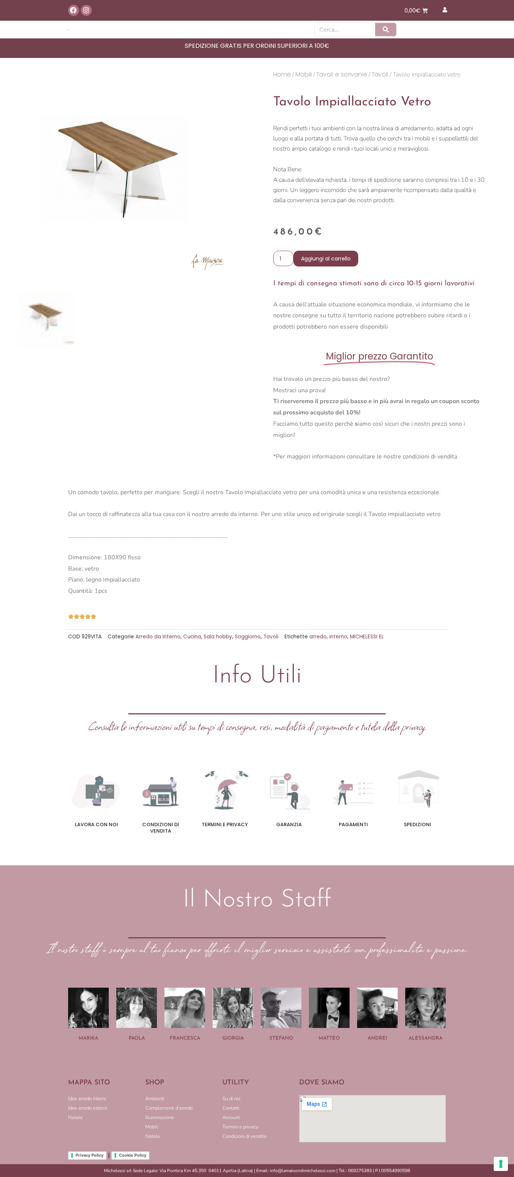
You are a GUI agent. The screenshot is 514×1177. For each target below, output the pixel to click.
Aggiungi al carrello (326, 258)
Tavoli (380, 74)
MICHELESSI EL (367, 636)
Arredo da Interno (158, 636)
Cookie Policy (132, 1155)
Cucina (192, 636)
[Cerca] (385, 29)
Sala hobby (218, 636)
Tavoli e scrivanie (341, 74)
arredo (318, 636)
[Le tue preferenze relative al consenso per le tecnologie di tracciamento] (501, 1164)
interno (338, 636)
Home (282, 74)
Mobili (303, 74)
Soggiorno (248, 636)
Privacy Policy (89, 1155)
